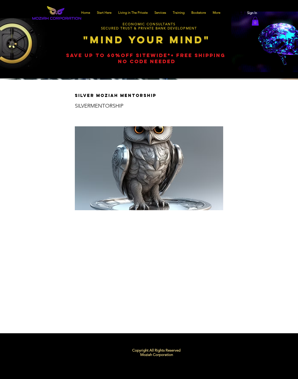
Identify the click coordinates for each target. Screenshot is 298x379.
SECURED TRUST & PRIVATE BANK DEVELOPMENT (149, 28)
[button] (255, 21)
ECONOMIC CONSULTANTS (149, 24)
